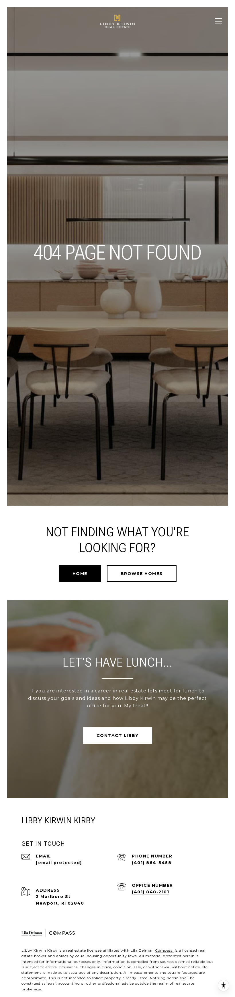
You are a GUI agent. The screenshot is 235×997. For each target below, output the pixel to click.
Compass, (164, 950)
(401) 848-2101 (150, 892)
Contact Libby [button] (118, 735)
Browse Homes (142, 573)
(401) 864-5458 (151, 862)
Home (80, 573)
